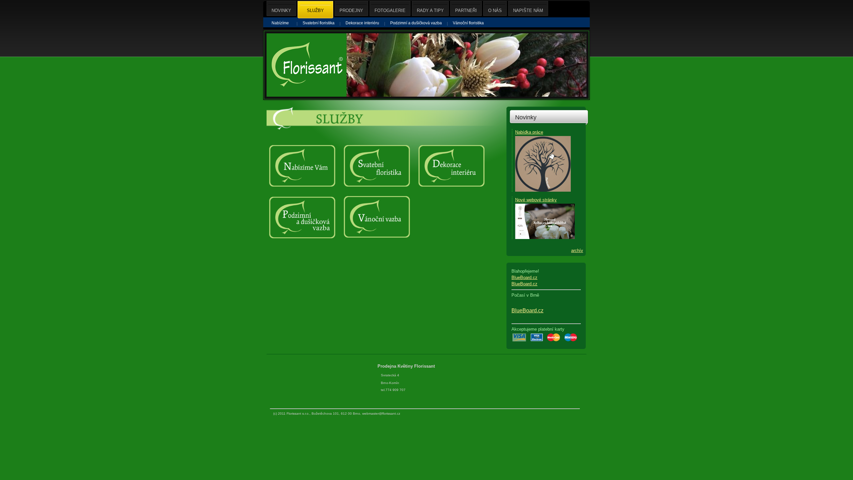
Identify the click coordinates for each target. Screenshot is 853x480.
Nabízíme (280, 23)
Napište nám (528, 10)
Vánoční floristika (468, 23)
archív (577, 250)
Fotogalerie (390, 10)
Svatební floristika (319, 23)
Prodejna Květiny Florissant (407, 366)
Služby (315, 10)
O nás (495, 10)
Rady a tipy (430, 10)
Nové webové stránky (536, 199)
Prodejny (351, 10)
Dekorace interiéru (362, 23)
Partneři (466, 10)
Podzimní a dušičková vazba (416, 23)
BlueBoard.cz (524, 277)
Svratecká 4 (390, 375)
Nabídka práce (529, 132)
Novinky (525, 117)
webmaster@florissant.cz (381, 413)
